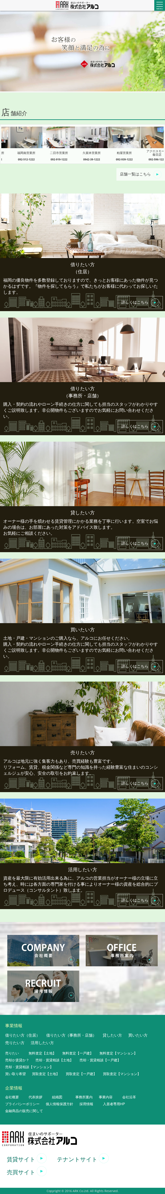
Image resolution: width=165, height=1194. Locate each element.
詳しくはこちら (134, 301)
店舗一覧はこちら (135, 173)
